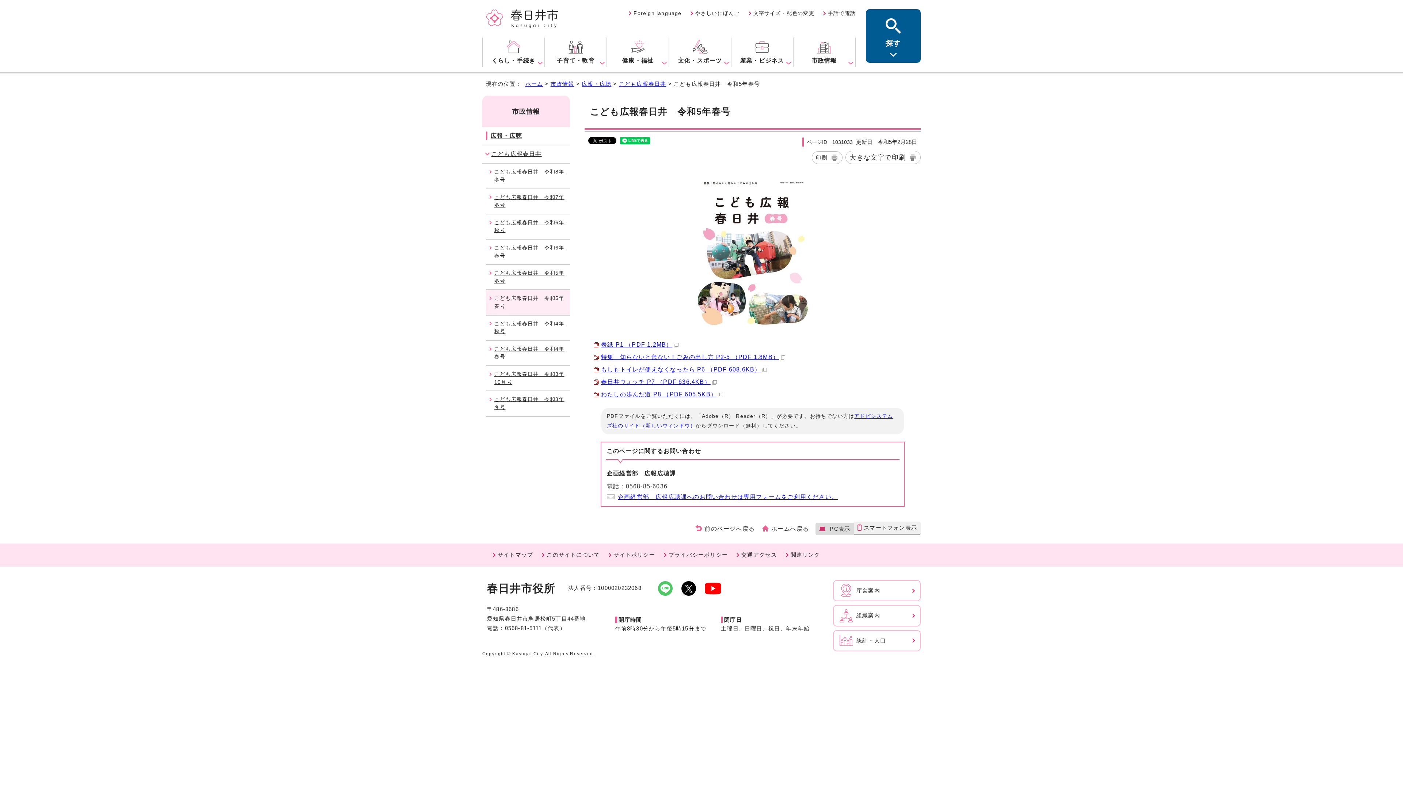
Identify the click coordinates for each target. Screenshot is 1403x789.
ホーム (534, 84)
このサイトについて (573, 555)
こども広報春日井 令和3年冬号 (529, 403)
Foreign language (657, 13)
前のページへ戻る (729, 529)
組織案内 (868, 615)
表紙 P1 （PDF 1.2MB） (636, 345)
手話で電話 (842, 13)
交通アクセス (759, 555)
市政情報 (562, 84)
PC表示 (840, 529)
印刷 (822, 158)
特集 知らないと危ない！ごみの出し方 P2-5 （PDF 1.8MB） (690, 357)
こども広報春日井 (642, 84)
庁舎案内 (868, 590)
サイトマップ (515, 555)
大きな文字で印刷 (877, 157)
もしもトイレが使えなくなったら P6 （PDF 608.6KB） (681, 369)
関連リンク (805, 555)
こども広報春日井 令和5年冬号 (529, 277)
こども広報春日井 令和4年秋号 (529, 328)
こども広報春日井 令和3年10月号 (529, 378)
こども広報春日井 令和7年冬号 (529, 201)
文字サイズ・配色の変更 (783, 13)
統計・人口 (871, 640)
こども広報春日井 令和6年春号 (529, 252)
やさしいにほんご (717, 13)
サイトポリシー (634, 555)
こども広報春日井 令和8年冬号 (529, 176)
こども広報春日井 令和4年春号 (529, 353)
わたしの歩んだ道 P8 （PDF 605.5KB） (659, 394)
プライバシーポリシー (698, 555)
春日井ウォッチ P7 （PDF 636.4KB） (656, 382)
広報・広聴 (596, 84)
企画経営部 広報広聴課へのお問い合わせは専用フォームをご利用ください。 (728, 497)
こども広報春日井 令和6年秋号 (529, 226)
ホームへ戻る (790, 529)
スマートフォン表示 (890, 528)
